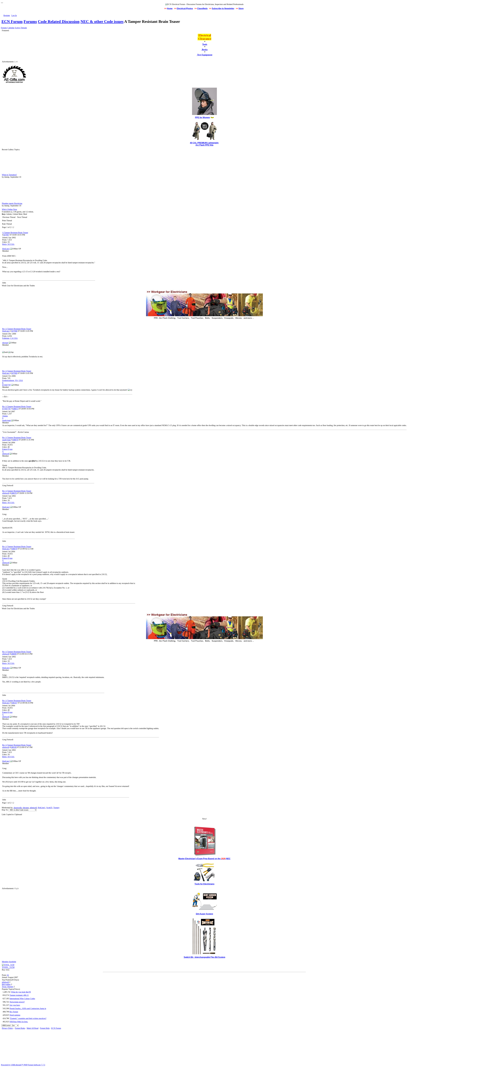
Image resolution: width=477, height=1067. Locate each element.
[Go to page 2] (14, 227)
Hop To (5, 810)
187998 (14, 331)
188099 (14, 654)
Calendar (10, 28)
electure (26, 808)
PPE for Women (202, 117)
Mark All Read (32, 1028)
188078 (14, 493)
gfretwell (5, 493)
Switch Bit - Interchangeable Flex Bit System (204, 957)
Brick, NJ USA (8, 244)
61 (8, 975)
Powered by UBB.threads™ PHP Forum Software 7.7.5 (23, 1065)
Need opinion (15, 1015)
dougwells (18, 808)
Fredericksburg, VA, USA (12, 380)
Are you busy (14, 1005)
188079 (14, 549)
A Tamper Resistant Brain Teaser (15, 233)
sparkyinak (6, 440)
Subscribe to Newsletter (223, 8)
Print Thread (7, 220)
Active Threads (21, 28)
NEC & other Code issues (101, 21)
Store (241, 8)
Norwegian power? (17, 1002)
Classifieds (202, 8)
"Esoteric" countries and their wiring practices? (28, 1018)
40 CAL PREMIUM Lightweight (204, 143)
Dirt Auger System (204, 914)
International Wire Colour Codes (22, 998)
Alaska (5, 416)
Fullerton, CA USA (10, 338)
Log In (14, 15)
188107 (14, 703)
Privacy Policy (7, 1028)
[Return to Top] (2, 2)
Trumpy (56, 808)
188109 (14, 747)
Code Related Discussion (59, 21)
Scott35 (49, 808)
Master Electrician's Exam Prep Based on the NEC (204, 859)
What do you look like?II (21, 992)
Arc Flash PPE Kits (204, 145)
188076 (15, 440)
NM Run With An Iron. (19, 1022)
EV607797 (6, 409)
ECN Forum (12, 21)
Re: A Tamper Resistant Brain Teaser (16, 329)
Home (170, 8)
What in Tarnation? (9, 175)
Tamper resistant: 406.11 (19, 995)
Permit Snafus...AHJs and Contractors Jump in (28, 1008)
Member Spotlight (9, 962)
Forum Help (45, 1028)
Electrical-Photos (185, 8)
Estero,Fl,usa (7, 449)
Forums (30, 21)
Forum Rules (20, 1028)
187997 (6, 235)
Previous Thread (8, 217)
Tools (204, 44)
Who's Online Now (9, 209)
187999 (14, 373)
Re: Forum (14, 1012)
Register (6, 15)
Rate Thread (7, 224)
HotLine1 (6, 331)
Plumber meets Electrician (12, 203)
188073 (15, 409)
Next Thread (22, 217)
